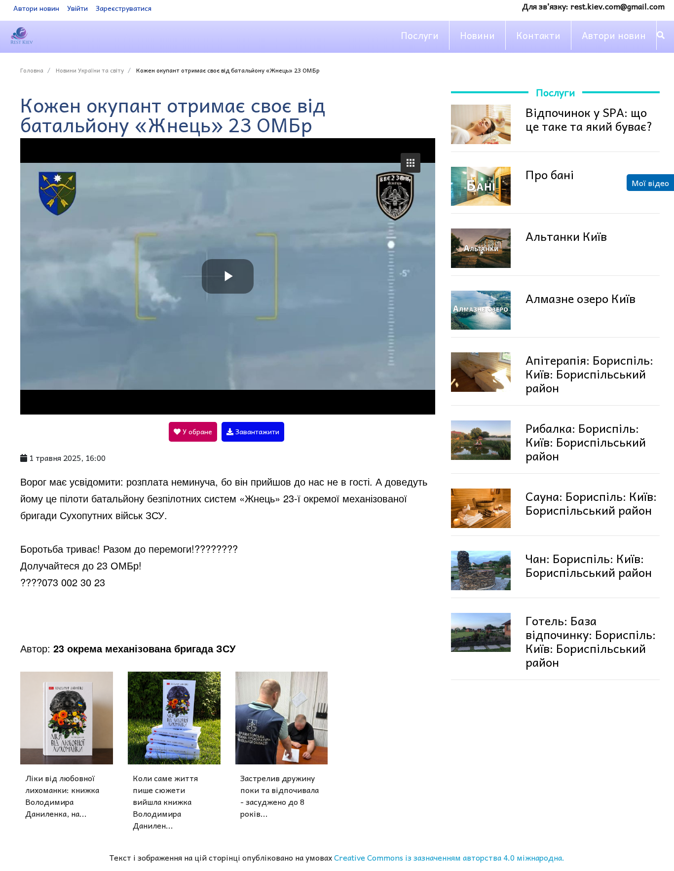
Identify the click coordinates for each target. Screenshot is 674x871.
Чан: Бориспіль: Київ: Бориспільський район (588, 565)
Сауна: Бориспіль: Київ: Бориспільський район (591, 503)
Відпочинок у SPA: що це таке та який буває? (589, 119)
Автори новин (36, 7)
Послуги (420, 35)
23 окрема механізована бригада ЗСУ (144, 648)
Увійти (77, 7)
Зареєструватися (123, 7)
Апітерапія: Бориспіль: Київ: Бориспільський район (589, 373)
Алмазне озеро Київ (580, 298)
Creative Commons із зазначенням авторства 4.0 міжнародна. (449, 857)
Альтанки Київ (566, 236)
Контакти (538, 35)
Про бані (549, 174)
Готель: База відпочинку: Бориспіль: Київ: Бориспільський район (590, 641)
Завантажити (256, 431)
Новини (477, 35)
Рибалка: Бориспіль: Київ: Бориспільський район (585, 441)
